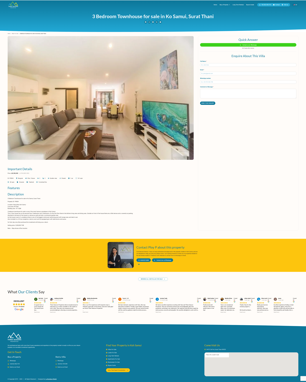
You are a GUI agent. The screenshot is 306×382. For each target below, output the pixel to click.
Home (9, 33)
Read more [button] (37, 312)
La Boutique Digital (51, 379)
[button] (145, 22)
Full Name (203, 61)
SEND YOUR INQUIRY (207, 103)
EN (296, 5)
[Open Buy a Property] (229, 5)
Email (202, 70)
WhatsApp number (205, 78)
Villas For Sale (15, 33)
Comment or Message (207, 87)
